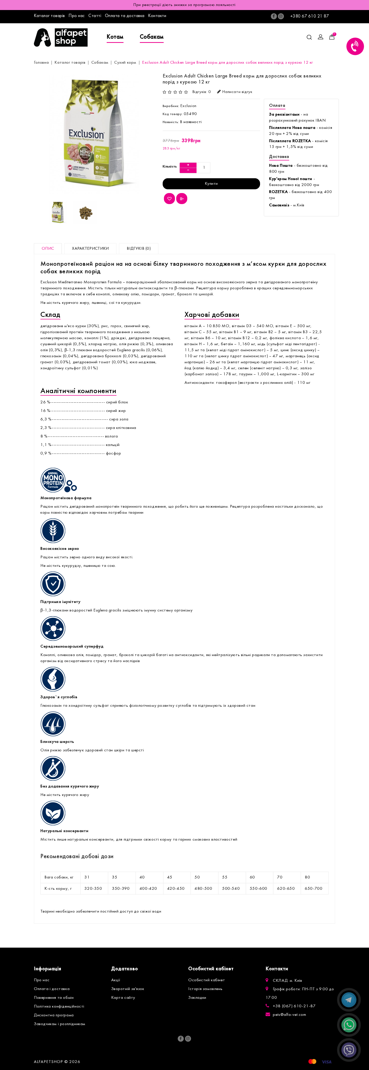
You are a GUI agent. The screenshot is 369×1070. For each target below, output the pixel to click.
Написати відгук (237, 92)
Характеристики (90, 249)
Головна (41, 63)
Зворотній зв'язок (127, 989)
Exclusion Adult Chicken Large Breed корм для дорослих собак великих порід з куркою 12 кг (227, 63)
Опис (48, 249)
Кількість (170, 166)
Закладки (197, 998)
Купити (211, 184)
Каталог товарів (49, 16)
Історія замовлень (205, 989)
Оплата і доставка (52, 989)
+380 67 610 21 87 (309, 16)
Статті (94, 16)
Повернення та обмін (54, 998)
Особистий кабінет (206, 980)
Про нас (77, 16)
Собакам (152, 37)
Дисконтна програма (54, 1015)
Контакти (157, 16)
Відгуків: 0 (201, 92)
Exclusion (188, 106)
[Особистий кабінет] (321, 37)
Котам (115, 37)
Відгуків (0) (139, 249)
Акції (115, 980)
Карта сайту (123, 998)
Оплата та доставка (125, 16)
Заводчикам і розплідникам (59, 1024)
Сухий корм (125, 63)
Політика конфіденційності (59, 1007)
